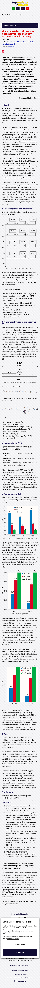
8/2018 (11, 46)
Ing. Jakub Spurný (8, 44)
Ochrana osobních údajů (20, 970)
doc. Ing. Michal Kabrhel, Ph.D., (22, 42)
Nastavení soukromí (20, 974)
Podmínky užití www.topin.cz (20, 965)
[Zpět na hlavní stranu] (20, 3)
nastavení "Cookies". (13, 938)
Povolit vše (20, 952)
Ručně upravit (20, 944)
